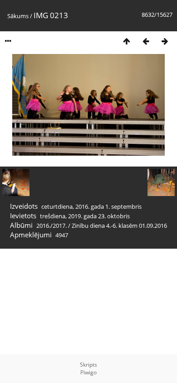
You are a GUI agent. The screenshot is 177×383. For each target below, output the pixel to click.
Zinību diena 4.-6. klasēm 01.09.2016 (119, 225)
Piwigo (88, 372)
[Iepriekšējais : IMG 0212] (145, 41)
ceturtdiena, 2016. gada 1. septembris (91, 206)
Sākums (18, 16)
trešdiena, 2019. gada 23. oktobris (85, 216)
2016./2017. (51, 225)
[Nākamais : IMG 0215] (164, 41)
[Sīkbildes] (126, 41)
